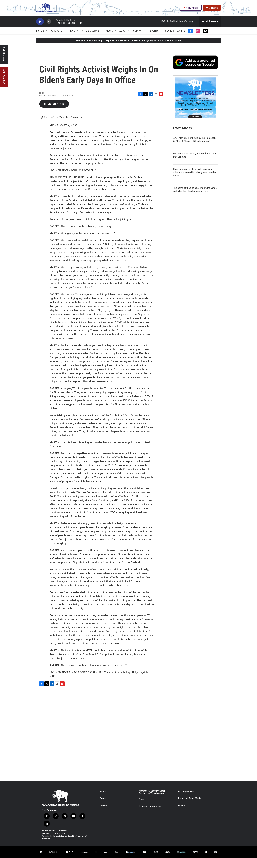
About (123, 31)
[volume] (48, 21)
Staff (141, 799)
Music (109, 31)
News (72, 31)
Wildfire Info (4, 77)
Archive (181, 805)
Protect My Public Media (189, 798)
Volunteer (192, 7)
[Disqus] (128, 741)
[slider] (53, 21)
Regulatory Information (150, 806)
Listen (40, 31)
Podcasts (56, 31)
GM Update (4, 54)
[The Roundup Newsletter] (195, 98)
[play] (40, 21)
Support (138, 31)
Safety (181, 31)
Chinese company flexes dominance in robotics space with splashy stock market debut (195, 172)
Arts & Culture (90, 31)
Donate (213, 7)
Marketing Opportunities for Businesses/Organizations (152, 792)
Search (169, 31)
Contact (103, 798)
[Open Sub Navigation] (46, 31)
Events (154, 31)
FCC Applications (186, 792)
